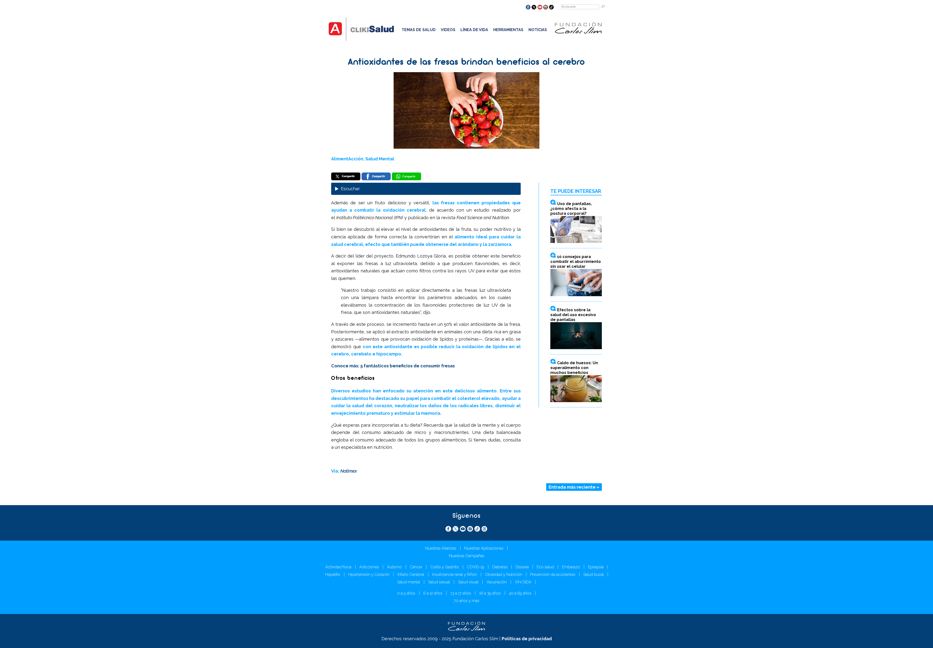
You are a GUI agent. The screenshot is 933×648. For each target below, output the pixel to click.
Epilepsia (596, 567)
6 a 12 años (432, 593)
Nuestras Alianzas (440, 548)
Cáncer (416, 567)
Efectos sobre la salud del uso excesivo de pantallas (573, 315)
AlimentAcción (347, 158)
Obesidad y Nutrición (503, 574)
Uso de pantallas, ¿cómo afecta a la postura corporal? (571, 208)
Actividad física (338, 567)
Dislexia (522, 567)
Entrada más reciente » (574, 487)
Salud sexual (439, 582)
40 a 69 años (520, 593)
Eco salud (545, 567)
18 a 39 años (490, 593)
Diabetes (500, 567)
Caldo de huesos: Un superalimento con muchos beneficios (574, 368)
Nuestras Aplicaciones (483, 548)
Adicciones (369, 567)
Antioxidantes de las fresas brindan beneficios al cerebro (466, 62)
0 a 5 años (406, 593)
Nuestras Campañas (466, 555)
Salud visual (468, 582)
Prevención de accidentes (552, 574)
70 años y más (466, 600)
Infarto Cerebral (410, 574)
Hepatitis (332, 574)
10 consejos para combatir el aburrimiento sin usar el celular (575, 261)
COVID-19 (475, 567)
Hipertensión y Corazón (368, 574)
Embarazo (571, 567)
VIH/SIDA (523, 582)
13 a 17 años (460, 593)
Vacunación (496, 582)
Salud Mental (379, 158)
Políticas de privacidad (527, 638)
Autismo (394, 567)
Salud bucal (593, 574)
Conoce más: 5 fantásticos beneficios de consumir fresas (393, 365)
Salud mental (408, 582)
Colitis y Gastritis (444, 567)
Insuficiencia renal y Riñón (454, 574)
